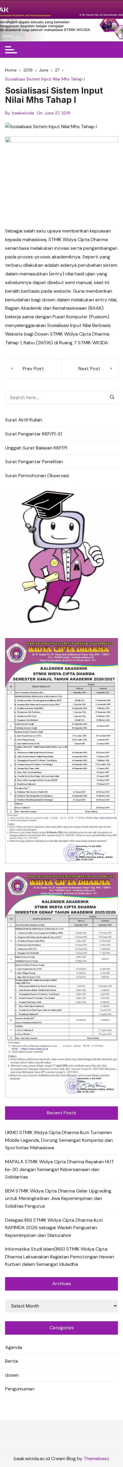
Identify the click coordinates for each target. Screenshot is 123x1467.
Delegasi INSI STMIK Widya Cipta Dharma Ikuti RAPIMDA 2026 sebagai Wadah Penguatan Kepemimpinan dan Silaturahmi (54, 1227)
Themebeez (96, 1458)
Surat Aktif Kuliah (23, 420)
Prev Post (33, 369)
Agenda (13, 1347)
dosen (12, 1375)
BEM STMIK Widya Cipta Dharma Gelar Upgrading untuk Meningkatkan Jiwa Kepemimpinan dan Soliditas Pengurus (58, 1198)
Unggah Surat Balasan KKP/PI (36, 448)
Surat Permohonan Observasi (37, 475)
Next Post (89, 369)
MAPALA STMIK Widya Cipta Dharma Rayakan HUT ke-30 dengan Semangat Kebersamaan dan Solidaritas (59, 1169)
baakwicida (23, 113)
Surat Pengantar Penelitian (34, 461)
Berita (11, 1361)
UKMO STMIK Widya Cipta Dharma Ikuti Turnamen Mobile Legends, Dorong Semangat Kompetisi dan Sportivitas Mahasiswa (59, 1140)
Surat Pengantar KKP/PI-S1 (33, 434)
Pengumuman (19, 1389)
